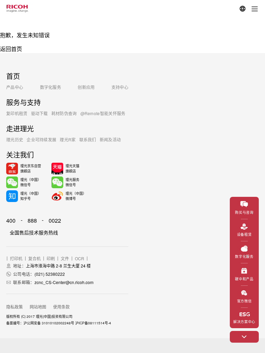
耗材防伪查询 (64, 113)
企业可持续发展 (41, 139)
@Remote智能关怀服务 (103, 113)
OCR (79, 258)
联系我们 (87, 139)
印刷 (51, 258)
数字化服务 (50, 87)
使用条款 (61, 307)
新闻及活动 (110, 139)
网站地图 (38, 307)
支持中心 (119, 87)
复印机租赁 (17, 113)
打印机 (16, 258)
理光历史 (14, 139)
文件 (65, 258)
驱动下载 (39, 113)
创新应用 (86, 87)
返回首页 (11, 49)
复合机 (34, 258)
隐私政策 (14, 307)
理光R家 (68, 139)
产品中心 (14, 87)
